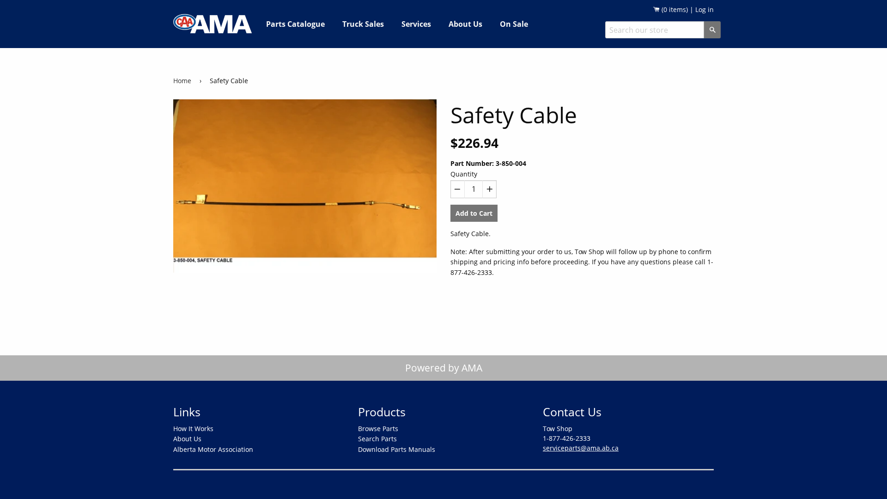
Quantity (463, 174)
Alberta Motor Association (213, 449)
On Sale (514, 24)
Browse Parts (378, 428)
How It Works (193, 428)
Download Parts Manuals (396, 449)
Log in (704, 9)
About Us (465, 24)
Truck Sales (363, 24)
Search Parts (377, 438)
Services (416, 24)
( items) (674, 9)
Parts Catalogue (295, 24)
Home (182, 80)
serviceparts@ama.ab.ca (581, 448)
